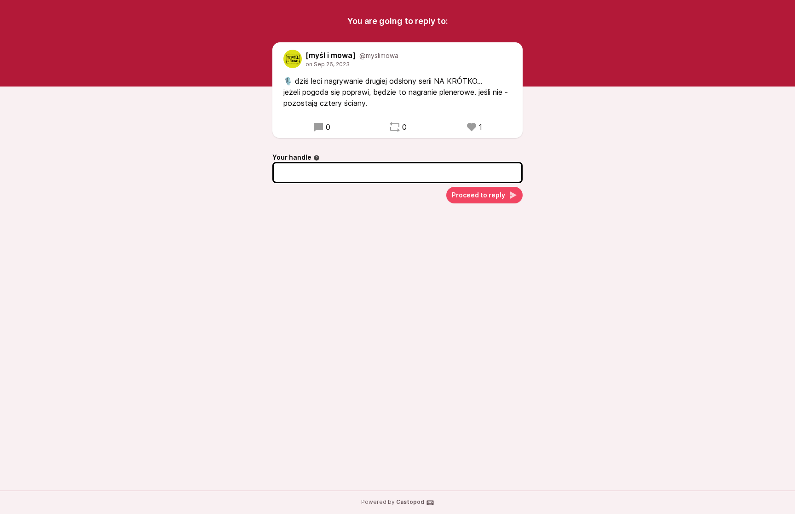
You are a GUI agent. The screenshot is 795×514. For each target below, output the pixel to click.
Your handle (291, 157)
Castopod (410, 501)
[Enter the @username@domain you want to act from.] (316, 158)
